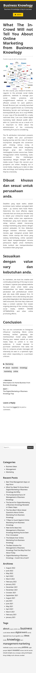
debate (8, 632)
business (15, 368)
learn (21, 640)
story (13, 653)
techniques (28, 653)
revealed (15, 650)
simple (10, 653)
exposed (6, 636)
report (9, 650)
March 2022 (10, 579)
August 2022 (10, 568)
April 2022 (9, 576)
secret (26, 650)
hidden (22, 636)
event (24, 632)
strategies (18, 653)
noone (15, 647)
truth (12, 655)
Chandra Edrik (22, 59)
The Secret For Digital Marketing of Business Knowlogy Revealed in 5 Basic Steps (18, 504)
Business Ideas (11, 466)
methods (6, 647)
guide (18, 636)
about (8, 368)
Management (11, 469)
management (10, 643)
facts (10, 636)
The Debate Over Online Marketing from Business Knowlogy (15, 540)
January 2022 (10, 584)
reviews (22, 650)
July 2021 (9, 601)
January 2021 (10, 617)
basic (19, 629)
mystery (11, 647)
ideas (26, 635)
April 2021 (9, 609)
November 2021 (12, 590)
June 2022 (9, 571)
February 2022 (11, 582)
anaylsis (11, 629)
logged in (15, 407)
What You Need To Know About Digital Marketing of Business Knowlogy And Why (17, 489)
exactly (29, 632)
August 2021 (10, 598)
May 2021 (9, 606)
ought (30, 647)
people (5, 650)
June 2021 (9, 604)
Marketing (9, 364)
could (4, 632)
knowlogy (23, 368)
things (5, 655)
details (13, 632)
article (15, 629)
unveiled (21, 655)
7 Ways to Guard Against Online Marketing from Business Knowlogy (17, 522)
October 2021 (11, 593)
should (5, 653)
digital (18, 632)
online (15, 371)
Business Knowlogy (18, 5)
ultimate (16, 655)
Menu (19, 15)
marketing (8, 371)
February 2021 (11, 615)
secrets (31, 650)
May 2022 (9, 573)
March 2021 (10, 612)
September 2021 (12, 595)
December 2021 (12, 587)
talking (23, 653)
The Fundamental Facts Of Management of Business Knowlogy (15, 497)
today (9, 655)
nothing (19, 647)
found (14, 636)
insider (5, 640)
